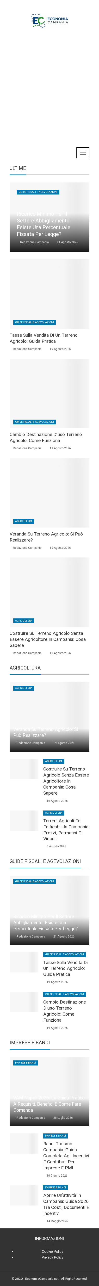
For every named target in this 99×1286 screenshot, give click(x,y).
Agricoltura (23, 521)
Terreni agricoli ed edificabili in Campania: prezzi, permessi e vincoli (66, 830)
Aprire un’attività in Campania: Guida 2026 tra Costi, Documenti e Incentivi (66, 1204)
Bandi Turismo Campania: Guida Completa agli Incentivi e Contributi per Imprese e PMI (66, 1156)
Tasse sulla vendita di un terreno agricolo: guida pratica (44, 338)
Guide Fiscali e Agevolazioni (38, 192)
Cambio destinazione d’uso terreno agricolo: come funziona (46, 437)
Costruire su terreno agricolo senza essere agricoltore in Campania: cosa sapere (48, 639)
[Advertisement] (49, 83)
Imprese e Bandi (25, 1062)
